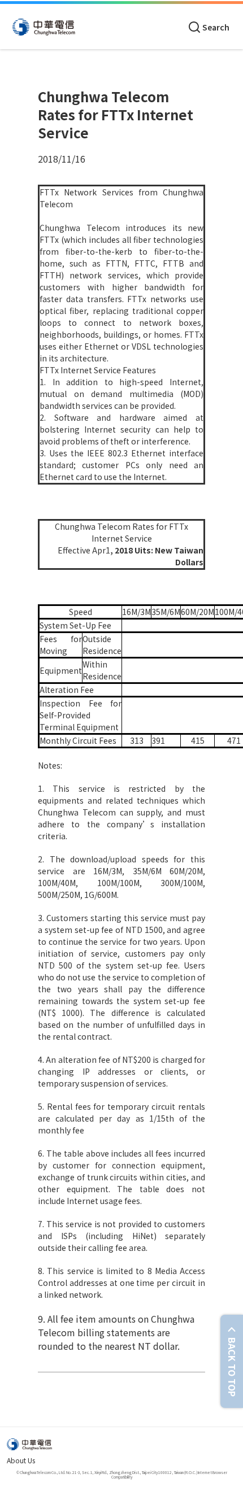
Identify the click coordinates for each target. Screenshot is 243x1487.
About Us (21, 1460)
